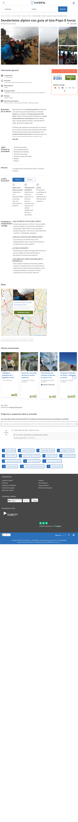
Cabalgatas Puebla (67, 450)
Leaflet (30, 335)
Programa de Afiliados (9, 485)
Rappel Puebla (51, 456)
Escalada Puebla (69, 456)
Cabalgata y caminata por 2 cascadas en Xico (8, 375)
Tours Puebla (10, 450)
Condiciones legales (8, 488)
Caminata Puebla (27, 450)
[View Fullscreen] (3, 298)
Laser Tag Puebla (33, 461)
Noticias (41, 480)
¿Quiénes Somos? (7, 480)
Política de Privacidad (45, 488)
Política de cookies (8, 490)
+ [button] (3, 291)
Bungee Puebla (12, 466)
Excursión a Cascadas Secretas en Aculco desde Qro (29, 375)
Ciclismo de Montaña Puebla (34, 466)
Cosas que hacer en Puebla (25, 340)
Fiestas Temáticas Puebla (31, 456)
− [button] (3, 294)
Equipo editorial (44, 485)
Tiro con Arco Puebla (54, 461)
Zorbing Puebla (56, 466)
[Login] (73, 3)
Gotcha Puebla (10, 456)
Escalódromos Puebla (13, 461)
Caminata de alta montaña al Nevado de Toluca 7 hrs (48, 375)
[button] (74, 377)
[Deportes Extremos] (37, 3)
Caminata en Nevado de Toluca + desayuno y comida (68, 375)
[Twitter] (74, 535)
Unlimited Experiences (15, 407)
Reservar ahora (23, 312)
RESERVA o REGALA (70, 78)
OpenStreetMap (37, 335)
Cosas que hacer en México (9, 340)
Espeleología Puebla (47, 450)
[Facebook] (69, 535)
